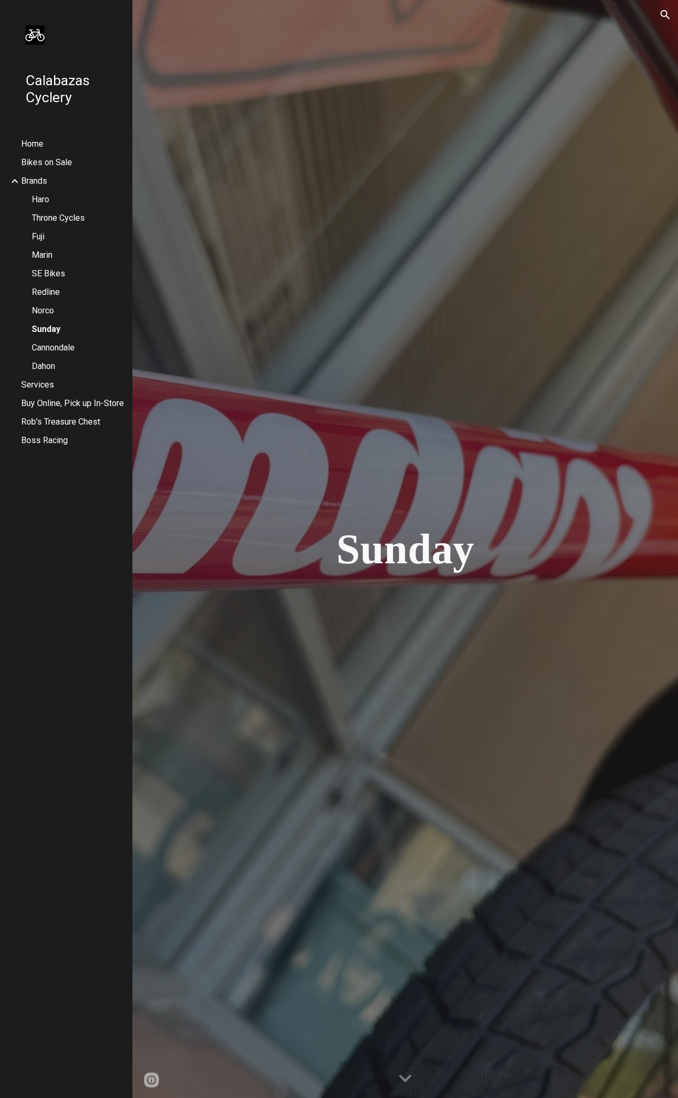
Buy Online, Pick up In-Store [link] (72, 403)
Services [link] (37, 385)
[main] (405, 549)
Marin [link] (42, 255)
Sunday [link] (46, 329)
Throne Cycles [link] (58, 218)
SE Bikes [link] (48, 273)
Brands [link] (34, 181)
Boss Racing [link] (44, 440)
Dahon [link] (43, 366)
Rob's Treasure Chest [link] (60, 422)
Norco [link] (43, 310)
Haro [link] (40, 199)
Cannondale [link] (53, 348)
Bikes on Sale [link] (46, 162)
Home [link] (32, 144)
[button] (665, 15)
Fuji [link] (38, 236)
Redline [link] (46, 292)
